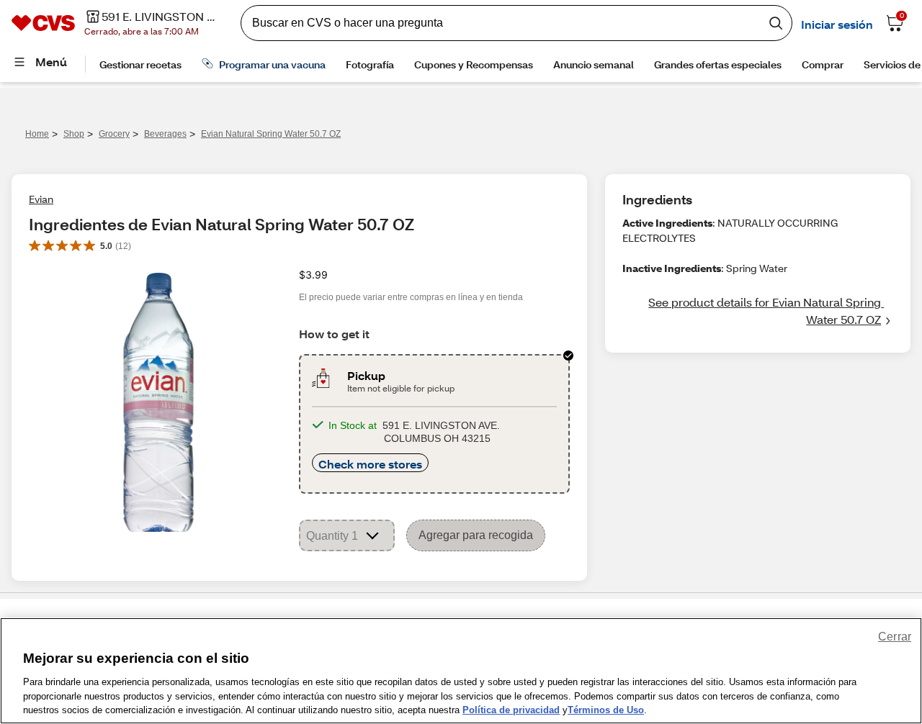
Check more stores (370, 463)
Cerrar (894, 636)
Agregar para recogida (476, 535)
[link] (757, 310)
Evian (41, 199)
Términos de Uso (606, 709)
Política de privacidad (511, 709)
